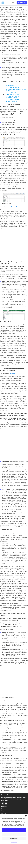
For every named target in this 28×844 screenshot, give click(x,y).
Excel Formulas (9, 85)
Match (16, 533)
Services (3, 813)
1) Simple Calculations (12, 87)
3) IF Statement (10, 91)
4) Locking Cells (11, 92)
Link (11, 701)
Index (11, 533)
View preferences (14, 838)
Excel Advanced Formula (12, 94)
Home (2, 808)
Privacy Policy (14, 842)
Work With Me (22, 2)
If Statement (13, 207)
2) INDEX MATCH (11, 98)
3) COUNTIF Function (12, 99)
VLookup (12, 373)
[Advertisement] (14, 245)
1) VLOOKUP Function (12, 96)
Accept (14, 830)
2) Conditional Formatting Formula (16, 89)
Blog (2, 811)
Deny (14, 834)
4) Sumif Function (11, 101)
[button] (25, 815)
